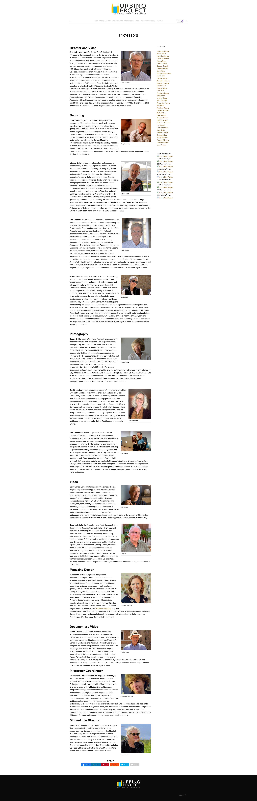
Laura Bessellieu (163, 58)
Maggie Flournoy (163, 83)
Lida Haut (160, 90)
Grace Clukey (162, 63)
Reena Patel (161, 115)
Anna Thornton (162, 137)
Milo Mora (160, 105)
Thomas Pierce (162, 118)
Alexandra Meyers (163, 103)
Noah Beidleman (163, 56)
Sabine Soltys (162, 135)
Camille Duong (162, 78)
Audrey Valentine (163, 140)
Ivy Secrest (161, 125)
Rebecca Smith (162, 132)
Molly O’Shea (161, 113)
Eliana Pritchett (162, 120)
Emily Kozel (161, 95)
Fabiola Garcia (162, 88)
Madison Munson (163, 108)
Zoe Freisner (161, 86)
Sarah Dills (161, 76)
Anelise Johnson (163, 93)
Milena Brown (162, 61)
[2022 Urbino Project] (128, 9)
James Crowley (162, 68)
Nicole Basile (161, 53)
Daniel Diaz (161, 71)
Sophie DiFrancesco (164, 73)
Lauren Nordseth (163, 110)
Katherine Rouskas (163, 123)
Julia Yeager (161, 145)
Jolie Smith (161, 130)
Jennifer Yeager (162, 142)
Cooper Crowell (162, 66)
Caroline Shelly (162, 127)
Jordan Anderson (163, 51)
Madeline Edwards (163, 81)
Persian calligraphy (103, 608)
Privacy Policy (182, 795)
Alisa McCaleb (162, 100)
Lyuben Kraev (162, 98)
